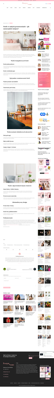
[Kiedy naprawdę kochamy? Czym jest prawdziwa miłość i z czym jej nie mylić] (40, 337)
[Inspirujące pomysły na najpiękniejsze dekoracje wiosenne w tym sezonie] (48, 317)
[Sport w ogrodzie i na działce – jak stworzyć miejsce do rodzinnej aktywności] (39, 54)
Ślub (19, 7)
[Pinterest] (48, 3)
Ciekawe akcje (44, 7)
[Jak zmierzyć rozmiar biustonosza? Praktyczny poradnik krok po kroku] (39, 65)
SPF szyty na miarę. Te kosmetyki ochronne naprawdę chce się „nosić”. (20, 302)
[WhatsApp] (26, 250)
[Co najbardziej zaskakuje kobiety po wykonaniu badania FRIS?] (48, 195)
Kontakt (31, 0)
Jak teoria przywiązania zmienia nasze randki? (41, 237)
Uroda (16, 7)
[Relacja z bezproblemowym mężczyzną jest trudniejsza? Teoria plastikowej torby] (44, 337)
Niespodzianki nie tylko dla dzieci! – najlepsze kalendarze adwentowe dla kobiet (41, 322)
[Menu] (3, 3)
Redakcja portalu (20, 0)
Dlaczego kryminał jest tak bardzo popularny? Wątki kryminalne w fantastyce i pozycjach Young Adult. (40, 201)
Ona (7, 7)
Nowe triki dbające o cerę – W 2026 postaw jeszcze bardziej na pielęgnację (19, 325)
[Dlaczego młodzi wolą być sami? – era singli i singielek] (49, 327)
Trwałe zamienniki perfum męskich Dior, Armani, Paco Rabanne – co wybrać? (46, 142)
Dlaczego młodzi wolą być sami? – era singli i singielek (48, 331)
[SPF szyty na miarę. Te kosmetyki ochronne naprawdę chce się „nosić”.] (20, 297)
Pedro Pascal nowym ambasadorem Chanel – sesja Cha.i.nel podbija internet (19, 313)
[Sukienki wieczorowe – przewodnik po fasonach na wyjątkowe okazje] (39, 69)
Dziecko (24, 7)
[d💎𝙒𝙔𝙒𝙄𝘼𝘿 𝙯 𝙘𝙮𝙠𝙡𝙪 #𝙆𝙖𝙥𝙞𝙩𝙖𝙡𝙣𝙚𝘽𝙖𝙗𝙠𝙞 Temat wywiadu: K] (41, 162)
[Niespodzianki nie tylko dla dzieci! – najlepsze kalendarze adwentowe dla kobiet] (41, 317)
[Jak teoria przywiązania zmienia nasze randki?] (41, 233)
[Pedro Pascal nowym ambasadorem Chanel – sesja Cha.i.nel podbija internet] (20, 308)
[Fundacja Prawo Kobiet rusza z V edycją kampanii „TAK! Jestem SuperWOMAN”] (8, 297)
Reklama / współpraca (26, 0)
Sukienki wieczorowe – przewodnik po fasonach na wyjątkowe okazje (46, 69)
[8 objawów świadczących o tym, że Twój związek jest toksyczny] (49, 337)
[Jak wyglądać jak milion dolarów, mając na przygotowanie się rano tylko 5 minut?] (48, 209)
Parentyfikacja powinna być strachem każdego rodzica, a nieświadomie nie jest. (48, 224)
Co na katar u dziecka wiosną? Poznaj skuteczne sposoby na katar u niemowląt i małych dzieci (31, 302)
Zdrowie (29, 7)
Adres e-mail (17, 278)
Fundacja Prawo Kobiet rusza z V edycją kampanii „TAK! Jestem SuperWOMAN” (8, 302)
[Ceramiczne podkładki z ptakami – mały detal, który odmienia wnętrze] (48, 294)
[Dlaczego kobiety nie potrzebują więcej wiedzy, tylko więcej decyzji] (41, 209)
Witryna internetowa (28, 278)
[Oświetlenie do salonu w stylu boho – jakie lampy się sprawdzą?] (41, 294)
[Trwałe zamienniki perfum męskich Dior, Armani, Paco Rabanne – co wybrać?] (39, 142)
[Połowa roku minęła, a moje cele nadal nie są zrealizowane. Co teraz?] (48, 281)
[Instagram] (50, 3)
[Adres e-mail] (32, 250)
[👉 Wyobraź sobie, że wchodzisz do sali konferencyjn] (47, 169)
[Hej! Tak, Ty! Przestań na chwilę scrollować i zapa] (47, 162)
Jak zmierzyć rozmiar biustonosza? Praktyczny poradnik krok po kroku (46, 65)
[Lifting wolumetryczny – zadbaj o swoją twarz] (39, 138)
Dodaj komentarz (6, 280)
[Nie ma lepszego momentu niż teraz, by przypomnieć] (41, 169)
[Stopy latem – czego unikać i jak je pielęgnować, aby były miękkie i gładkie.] (39, 133)
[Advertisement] (26, 15)
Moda (11, 7)
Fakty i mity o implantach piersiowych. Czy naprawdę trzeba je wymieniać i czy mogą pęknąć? (46, 128)
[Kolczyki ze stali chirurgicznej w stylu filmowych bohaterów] (8, 308)
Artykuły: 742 (19, 263)
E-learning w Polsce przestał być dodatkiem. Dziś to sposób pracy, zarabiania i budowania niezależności (40, 287)
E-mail (40, 79)
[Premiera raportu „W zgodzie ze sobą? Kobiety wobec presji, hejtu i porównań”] (48, 233)
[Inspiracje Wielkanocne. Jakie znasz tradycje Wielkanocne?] (41, 305)
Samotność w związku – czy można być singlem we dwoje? (44, 331)
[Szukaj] (50, 7)
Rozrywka (38, 7)
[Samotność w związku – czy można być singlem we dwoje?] (48, 243)
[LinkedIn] (19, 250)
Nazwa (5, 278)
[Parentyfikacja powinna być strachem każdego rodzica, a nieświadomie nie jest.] (48, 219)
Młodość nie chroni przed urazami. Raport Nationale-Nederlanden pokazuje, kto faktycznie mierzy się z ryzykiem (41, 225)
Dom (33, 7)
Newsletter (34, 0)
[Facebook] (46, 3)
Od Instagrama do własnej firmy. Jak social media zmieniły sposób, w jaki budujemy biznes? (48, 261)
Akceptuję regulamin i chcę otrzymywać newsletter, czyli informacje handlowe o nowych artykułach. (44, 82)
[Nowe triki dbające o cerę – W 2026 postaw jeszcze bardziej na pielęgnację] (20, 320)
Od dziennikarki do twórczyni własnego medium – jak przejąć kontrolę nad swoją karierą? (47, 273)
